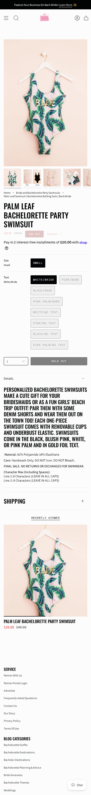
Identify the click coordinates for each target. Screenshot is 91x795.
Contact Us (10, 706)
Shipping (14, 501)
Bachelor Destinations (17, 760)
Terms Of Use (11, 728)
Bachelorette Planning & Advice (22, 768)
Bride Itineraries (13, 775)
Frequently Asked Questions (20, 698)
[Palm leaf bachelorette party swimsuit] (45, 571)
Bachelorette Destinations (19, 752)
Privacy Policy (12, 721)
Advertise (9, 691)
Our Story (9, 713)
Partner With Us (13, 675)
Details (8, 378)
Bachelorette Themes (16, 782)
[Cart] (86, 18)
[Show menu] (6, 18)
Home (7, 192)
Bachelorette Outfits (16, 745)
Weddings (10, 790)
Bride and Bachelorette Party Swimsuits (38, 192)
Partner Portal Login (15, 683)
